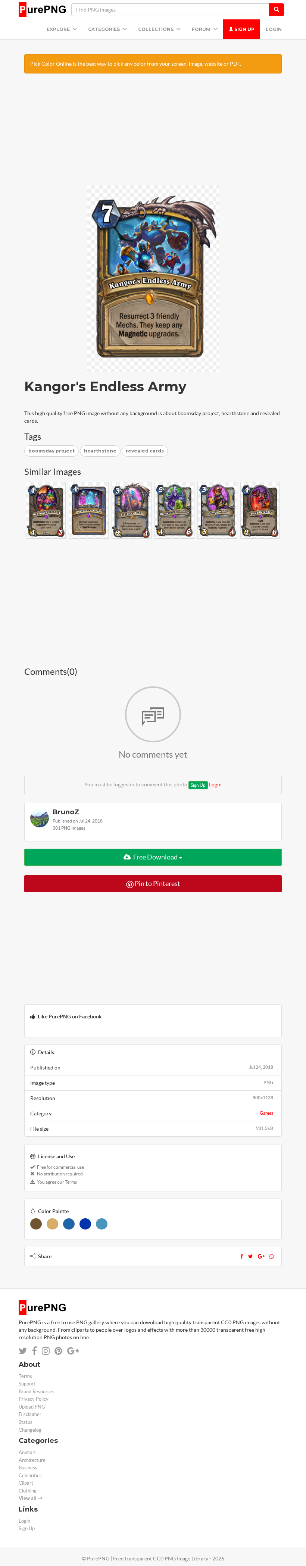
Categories (104, 29)
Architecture (32, 1460)
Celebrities (30, 1475)
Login (274, 29)
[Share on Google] (73, 1351)
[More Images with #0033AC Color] (85, 1224)
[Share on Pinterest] (58, 1351)
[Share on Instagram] (46, 1351)
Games (266, 1113)
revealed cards (145, 451)
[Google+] (261, 1256)
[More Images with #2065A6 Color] (69, 1224)
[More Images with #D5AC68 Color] (52, 1224)
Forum (202, 29)
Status (25, 1422)
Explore (59, 29)
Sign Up (244, 29)
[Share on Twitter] (23, 1351)
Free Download (155, 857)
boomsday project (51, 451)
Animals (27, 1452)
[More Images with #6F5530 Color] (36, 1224)
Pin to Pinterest (157, 883)
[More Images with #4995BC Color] (101, 1224)
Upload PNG (32, 1407)
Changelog (30, 1430)
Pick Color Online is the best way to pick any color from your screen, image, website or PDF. (135, 64)
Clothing (28, 1491)
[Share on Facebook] (34, 1351)
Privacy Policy (34, 1399)
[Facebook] (241, 1256)
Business (28, 1468)
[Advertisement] (153, 133)
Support (27, 1384)
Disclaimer (30, 1414)
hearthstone (100, 451)
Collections (156, 29)
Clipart (26, 1483)
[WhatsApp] (271, 1256)
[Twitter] (250, 1256)
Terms (25, 1376)
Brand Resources (36, 1391)
